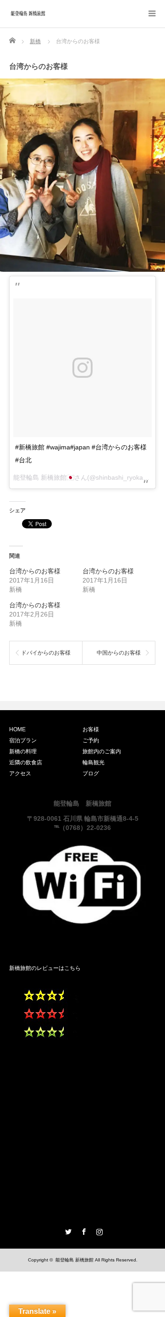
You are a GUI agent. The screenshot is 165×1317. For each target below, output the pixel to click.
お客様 (90, 729)
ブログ (90, 773)
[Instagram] (98, 1230)
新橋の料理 (23, 751)
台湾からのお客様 (34, 571)
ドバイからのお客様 (46, 653)
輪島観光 (93, 762)
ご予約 (90, 740)
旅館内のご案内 (101, 751)
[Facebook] (82, 1230)
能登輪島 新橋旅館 (74, 1259)
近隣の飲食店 (25, 762)
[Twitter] (67, 1230)
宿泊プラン (23, 740)
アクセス (20, 773)
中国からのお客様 (119, 653)
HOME (17, 729)
